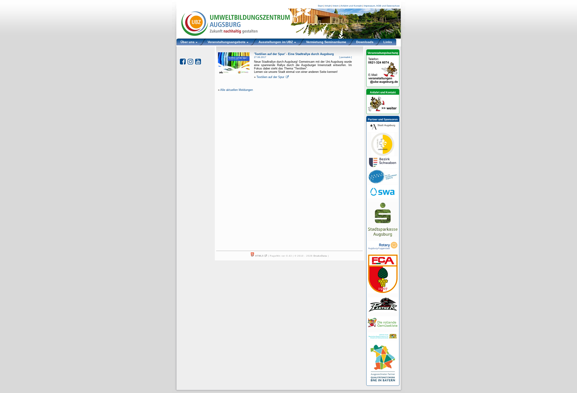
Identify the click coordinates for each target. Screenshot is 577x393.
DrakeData (320, 256)
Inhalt (328, 6)
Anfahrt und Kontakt (351, 6)
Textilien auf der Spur (270, 77)
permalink (345, 57)
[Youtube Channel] (198, 61)
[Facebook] (183, 61)
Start (320, 6)
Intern (336, 6)
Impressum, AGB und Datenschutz (382, 6)
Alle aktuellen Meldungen (236, 90)
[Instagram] (190, 61)
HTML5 (259, 256)
